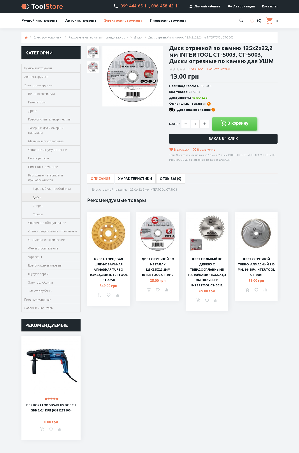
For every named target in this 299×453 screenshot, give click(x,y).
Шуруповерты (38, 274)
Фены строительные (43, 248)
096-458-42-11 (165, 5)
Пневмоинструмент (168, 20)
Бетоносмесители (41, 94)
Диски (138, 37)
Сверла (38, 205)
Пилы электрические (43, 167)
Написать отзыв (218, 69)
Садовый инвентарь (38, 308)
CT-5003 (270, 154)
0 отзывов (196, 69)
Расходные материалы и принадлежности (98, 37)
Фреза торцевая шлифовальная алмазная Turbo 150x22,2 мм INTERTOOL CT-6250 (108, 269)
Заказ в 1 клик (223, 139)
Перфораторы (38, 158)
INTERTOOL (204, 86)
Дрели (32, 111)
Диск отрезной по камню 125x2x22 (198, 154)
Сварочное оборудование (47, 223)
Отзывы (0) (170, 179)
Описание (101, 179)
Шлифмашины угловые (45, 265)
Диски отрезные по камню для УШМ (207, 159)
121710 (259, 154)
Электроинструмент (123, 20)
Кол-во (174, 123)
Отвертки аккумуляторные (47, 150)
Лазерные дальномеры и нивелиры (45, 130)
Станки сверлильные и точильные (52, 231)
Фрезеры (35, 257)
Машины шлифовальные (46, 141)
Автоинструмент (81, 20)
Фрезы (38, 214)
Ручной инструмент (39, 20)
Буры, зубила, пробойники (52, 188)
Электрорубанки (40, 291)
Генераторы (37, 102)
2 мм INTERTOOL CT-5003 (237, 154)
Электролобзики (40, 282)
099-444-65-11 (134, 5)
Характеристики (135, 179)
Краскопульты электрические (49, 119)
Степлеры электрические (46, 240)
